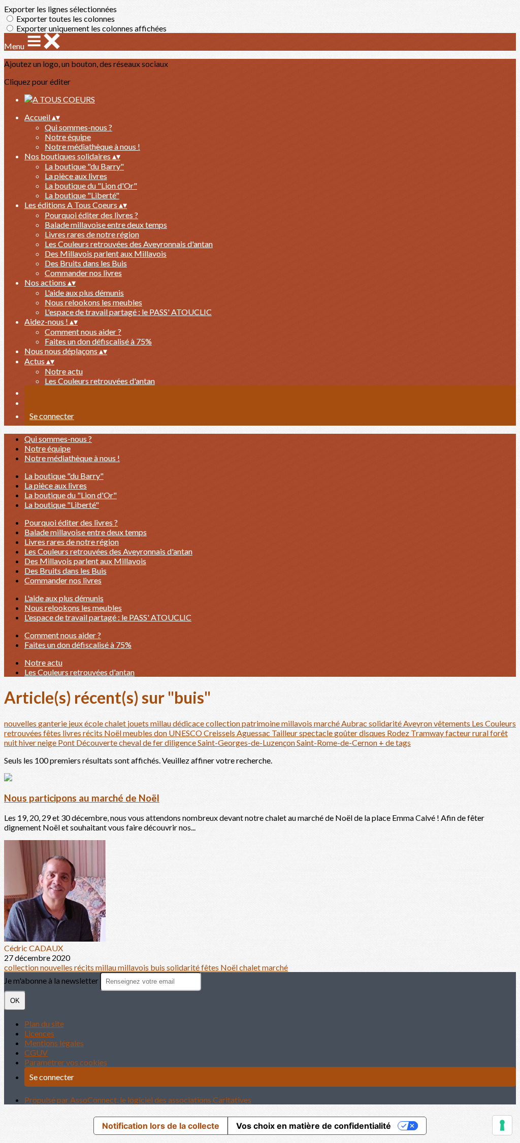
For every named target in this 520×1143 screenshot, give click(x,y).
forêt (499, 733)
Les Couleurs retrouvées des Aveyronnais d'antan (129, 244)
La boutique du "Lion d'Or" (91, 185)
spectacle (316, 733)
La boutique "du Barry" (84, 166)
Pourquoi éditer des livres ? (91, 215)
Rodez (399, 733)
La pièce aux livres (76, 176)
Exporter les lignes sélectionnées (60, 9)
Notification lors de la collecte (160, 1126)
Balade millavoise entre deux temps (106, 224)
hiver (28, 742)
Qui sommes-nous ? (78, 127)
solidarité (386, 723)
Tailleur (285, 733)
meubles (138, 733)
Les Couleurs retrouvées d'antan (100, 381)
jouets (138, 723)
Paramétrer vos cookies (65, 1062)
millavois (297, 723)
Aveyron (418, 723)
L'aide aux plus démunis (84, 292)
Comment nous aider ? (83, 331)
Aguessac (254, 733)
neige (48, 742)
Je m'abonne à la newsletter (52, 980)
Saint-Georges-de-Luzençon (247, 742)
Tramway (428, 733)
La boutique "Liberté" (82, 195)
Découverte (97, 742)
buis (158, 967)
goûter (346, 733)
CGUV (36, 1052)
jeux (76, 723)
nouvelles (21, 723)
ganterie (53, 723)
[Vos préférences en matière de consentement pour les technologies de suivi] (502, 1125)
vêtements (453, 723)
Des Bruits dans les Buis (86, 263)
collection (224, 723)
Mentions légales (54, 1043)
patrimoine (261, 723)
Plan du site (44, 1023)
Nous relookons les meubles (93, 302)
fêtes (52, 733)
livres (72, 733)
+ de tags (395, 742)
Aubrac (355, 723)
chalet (116, 723)
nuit (11, 742)
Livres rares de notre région (92, 234)
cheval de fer (142, 742)
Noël (113, 733)
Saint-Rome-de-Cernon (338, 742)
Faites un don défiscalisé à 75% (98, 341)
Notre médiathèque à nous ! (92, 146)
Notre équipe (68, 137)
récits (93, 733)
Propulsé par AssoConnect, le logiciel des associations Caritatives (137, 1099)
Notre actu (64, 371)
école (94, 723)
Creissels (220, 733)
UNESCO (186, 733)
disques (373, 733)
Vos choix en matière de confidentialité (313, 1126)
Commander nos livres (83, 273)
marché (327, 723)
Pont (67, 742)
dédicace (189, 723)
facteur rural (467, 733)
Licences (39, 1033)
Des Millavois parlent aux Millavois (106, 253)
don (161, 733)
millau (161, 723)
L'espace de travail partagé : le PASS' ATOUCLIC (128, 312)
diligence (181, 742)
